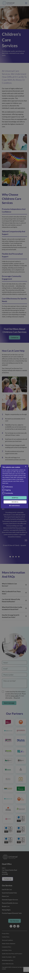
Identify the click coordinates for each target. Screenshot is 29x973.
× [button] (25, 466)
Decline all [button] (15, 502)
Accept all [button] (15, 497)
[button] (14, 505)
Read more (5, 483)
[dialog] (14, 486)
